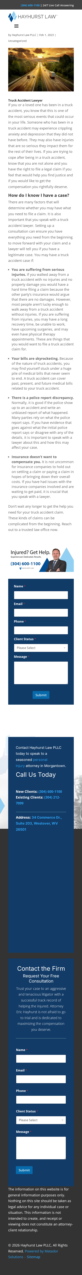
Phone (20, 621)
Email (19, 604)
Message (21, 657)
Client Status (25, 639)
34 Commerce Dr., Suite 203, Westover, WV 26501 (39, 823)
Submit (41, 695)
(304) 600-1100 (30, 5)
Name (20, 586)
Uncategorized (17, 41)
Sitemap (33, 1257)
